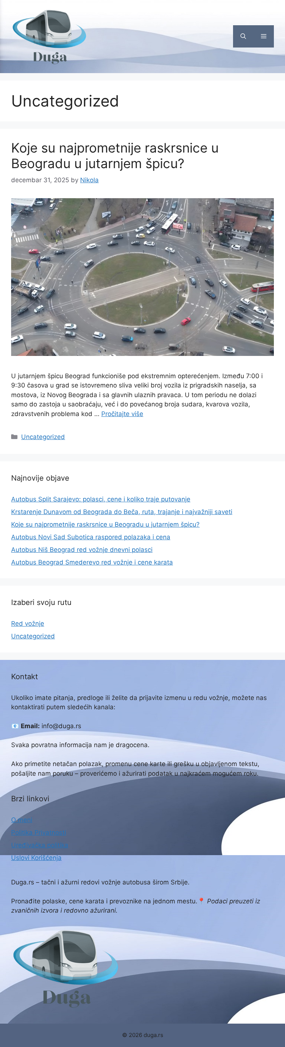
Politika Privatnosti (38, 832)
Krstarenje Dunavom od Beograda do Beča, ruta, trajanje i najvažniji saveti (121, 512)
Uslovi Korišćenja (36, 857)
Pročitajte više (122, 414)
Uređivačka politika (39, 845)
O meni (21, 820)
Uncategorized (43, 437)
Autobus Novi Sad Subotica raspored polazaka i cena (90, 537)
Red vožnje (27, 623)
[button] (243, 36)
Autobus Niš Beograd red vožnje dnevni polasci (82, 549)
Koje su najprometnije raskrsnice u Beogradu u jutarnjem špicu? (115, 155)
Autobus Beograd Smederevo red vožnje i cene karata (92, 562)
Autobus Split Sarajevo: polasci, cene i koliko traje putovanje (100, 499)
